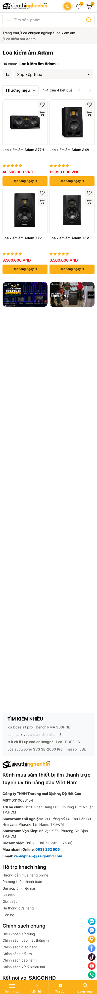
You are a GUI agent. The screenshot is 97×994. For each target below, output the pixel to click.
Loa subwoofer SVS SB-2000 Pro (34, 749)
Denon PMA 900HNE (53, 727)
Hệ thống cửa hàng (18, 908)
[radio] (4, 166)
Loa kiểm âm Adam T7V (22, 238)
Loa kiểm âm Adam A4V (69, 150)
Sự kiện (8, 895)
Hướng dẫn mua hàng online (25, 875)
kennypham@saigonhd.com (38, 856)
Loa (59, 742)
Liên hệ (8, 915)
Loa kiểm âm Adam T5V (69, 238)
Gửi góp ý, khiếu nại (18, 888)
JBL (83, 749)
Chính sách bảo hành (19, 960)
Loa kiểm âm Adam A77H (23, 150)
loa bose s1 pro (20, 727)
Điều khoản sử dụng (18, 934)
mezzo (71, 749)
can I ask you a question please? (34, 734)
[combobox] (53, 73)
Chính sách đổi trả (17, 954)
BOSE (69, 742)
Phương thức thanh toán (22, 881)
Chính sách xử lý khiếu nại (23, 967)
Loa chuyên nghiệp (36, 33)
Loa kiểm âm (64, 33)
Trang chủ (10, 33)
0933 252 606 (47, 849)
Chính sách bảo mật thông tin (26, 940)
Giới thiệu (9, 901)
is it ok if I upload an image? (30, 742)
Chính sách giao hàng (20, 947)
